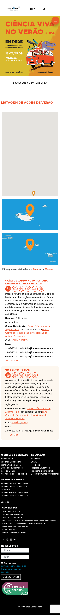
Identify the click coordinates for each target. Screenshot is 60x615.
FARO (24, 340)
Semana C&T (7, 459)
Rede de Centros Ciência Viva (14, 483)
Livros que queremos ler (12, 468)
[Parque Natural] (35, 288)
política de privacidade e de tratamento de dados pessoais (13, 569)
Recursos (35, 465)
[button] (33, 193)
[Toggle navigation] (56, 8)
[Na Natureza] (8, 288)
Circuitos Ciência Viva (11, 462)
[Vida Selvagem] (42, 288)
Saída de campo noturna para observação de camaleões (26, 282)
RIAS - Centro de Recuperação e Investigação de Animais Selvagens (27, 332)
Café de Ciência (8, 471)
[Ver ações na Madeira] (30, 214)
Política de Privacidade (12, 515)
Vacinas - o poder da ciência (14, 474)
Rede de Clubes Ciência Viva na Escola (14, 488)
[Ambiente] (15, 288)
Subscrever (11, 577)
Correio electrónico (11, 511)
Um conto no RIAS (17, 370)
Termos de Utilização (12, 517)
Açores (36, 269)
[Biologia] (28, 288)
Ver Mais (14, 360)
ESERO (34, 462)
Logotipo (5, 502)
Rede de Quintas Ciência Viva (14, 496)
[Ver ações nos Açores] (30, 249)
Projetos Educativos (40, 468)
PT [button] (33, 9)
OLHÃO (16, 340)
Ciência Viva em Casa (11, 465)
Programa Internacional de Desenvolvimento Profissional (45, 472)
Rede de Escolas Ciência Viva (14, 492)
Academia (35, 459)
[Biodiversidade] (22, 288)
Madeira (49, 269)
